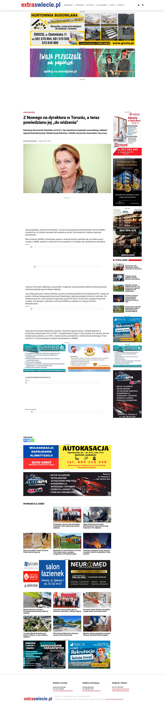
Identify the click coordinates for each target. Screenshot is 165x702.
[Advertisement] (82, 93)
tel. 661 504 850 (58, 689)
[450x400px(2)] (127, 329)
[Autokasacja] (67, 457)
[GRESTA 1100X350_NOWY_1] (82, 29)
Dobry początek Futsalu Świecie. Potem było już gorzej (36, 551)
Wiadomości (29, 112)
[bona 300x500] (127, 233)
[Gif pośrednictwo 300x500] (127, 182)
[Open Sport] (115, 5)
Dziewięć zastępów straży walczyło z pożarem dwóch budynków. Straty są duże (96, 552)
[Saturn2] (44, 574)
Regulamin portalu (84, 696)
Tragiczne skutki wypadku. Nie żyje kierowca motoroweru (132, 277)
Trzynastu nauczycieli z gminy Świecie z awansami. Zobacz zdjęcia (67, 610)
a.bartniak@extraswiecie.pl (91, 691)
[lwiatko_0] (89, 358)
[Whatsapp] (32, 440)
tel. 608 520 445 (87, 689)
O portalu (58, 696)
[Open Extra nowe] (84, 5)
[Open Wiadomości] (73, 5)
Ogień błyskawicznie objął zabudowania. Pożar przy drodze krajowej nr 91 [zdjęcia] (95, 526)
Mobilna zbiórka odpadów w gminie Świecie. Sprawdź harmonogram (96, 634)
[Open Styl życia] (94, 5)
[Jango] (44, 358)
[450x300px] (89, 655)
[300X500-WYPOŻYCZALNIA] (127, 394)
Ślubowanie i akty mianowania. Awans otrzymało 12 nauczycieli (133, 267)
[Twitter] (29, 440)
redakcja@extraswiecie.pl (120, 689)
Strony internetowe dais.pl (114, 699)
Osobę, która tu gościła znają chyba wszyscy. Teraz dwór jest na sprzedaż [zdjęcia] (133, 309)
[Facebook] (25, 440)
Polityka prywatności (69, 696)
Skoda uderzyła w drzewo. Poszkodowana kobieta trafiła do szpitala (35, 611)
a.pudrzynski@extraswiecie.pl (63, 691)
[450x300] (89, 574)
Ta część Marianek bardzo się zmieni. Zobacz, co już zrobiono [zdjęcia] (35, 635)
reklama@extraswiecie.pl (120, 691)
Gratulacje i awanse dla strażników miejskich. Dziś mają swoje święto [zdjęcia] (66, 526)
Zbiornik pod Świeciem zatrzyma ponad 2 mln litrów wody (65, 634)
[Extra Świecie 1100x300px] (82, 63)
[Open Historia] (124, 5)
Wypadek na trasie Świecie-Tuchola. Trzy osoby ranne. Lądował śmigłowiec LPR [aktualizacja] (67, 552)
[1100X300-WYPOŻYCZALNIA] (67, 484)
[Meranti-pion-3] (127, 134)
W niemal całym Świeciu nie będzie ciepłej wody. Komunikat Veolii (96, 610)
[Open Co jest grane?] (107, 5)
